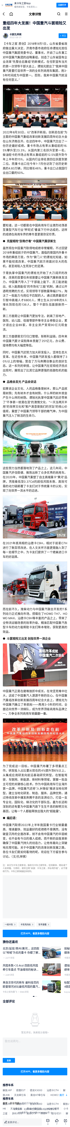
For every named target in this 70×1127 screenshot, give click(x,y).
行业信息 (14, 1103)
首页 (5, 1103)
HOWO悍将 (56, 1094)
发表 (9, 1060)
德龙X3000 (36, 1090)
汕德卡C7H (53, 1090)
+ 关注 (63, 35)
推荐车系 (8, 1085)
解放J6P (7, 1090)
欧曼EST (20, 1090)
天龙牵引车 (20, 1094)
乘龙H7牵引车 (38, 1094)
